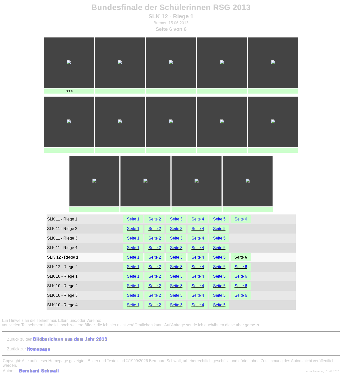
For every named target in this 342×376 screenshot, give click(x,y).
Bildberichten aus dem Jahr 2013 (70, 339)
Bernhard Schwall (39, 371)
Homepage (39, 349)
